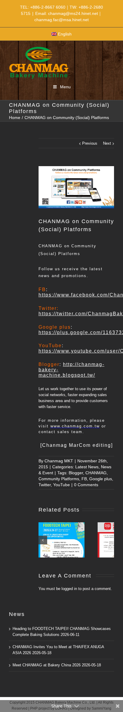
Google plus (100, 478)
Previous (89, 143)
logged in (69, 588)
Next (107, 143)
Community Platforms (59, 478)
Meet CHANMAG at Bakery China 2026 (47, 665)
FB (84, 478)
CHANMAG (96, 472)
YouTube (61, 484)
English (65, 34)
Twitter (45, 484)
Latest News (87, 466)
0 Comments (86, 484)
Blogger (76, 472)
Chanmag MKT (58, 460)
